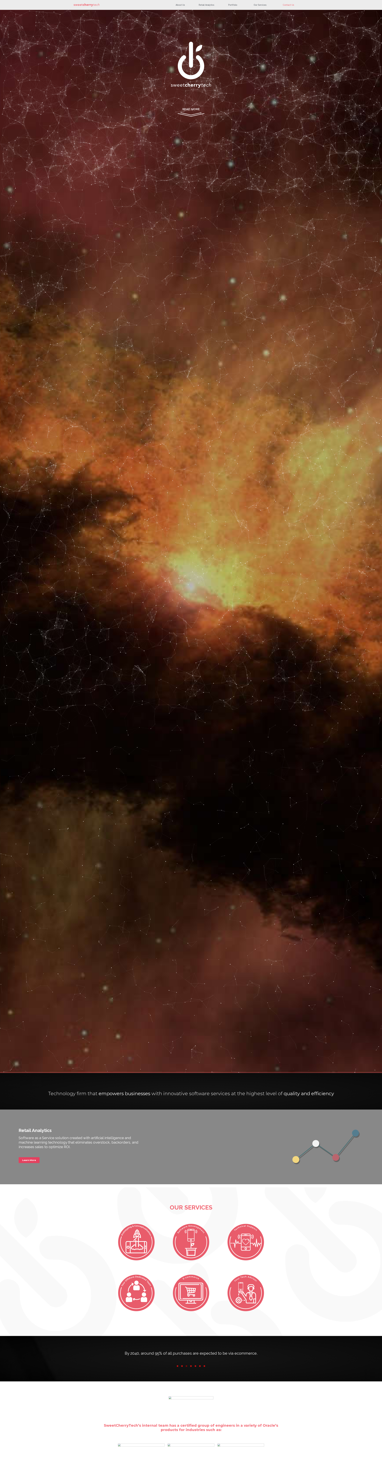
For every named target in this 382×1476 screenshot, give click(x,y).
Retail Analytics (206, 5)
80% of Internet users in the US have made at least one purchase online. (191, 1353)
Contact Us (288, 5)
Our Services (260, 5)
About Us (180, 5)
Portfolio (232, 5)
